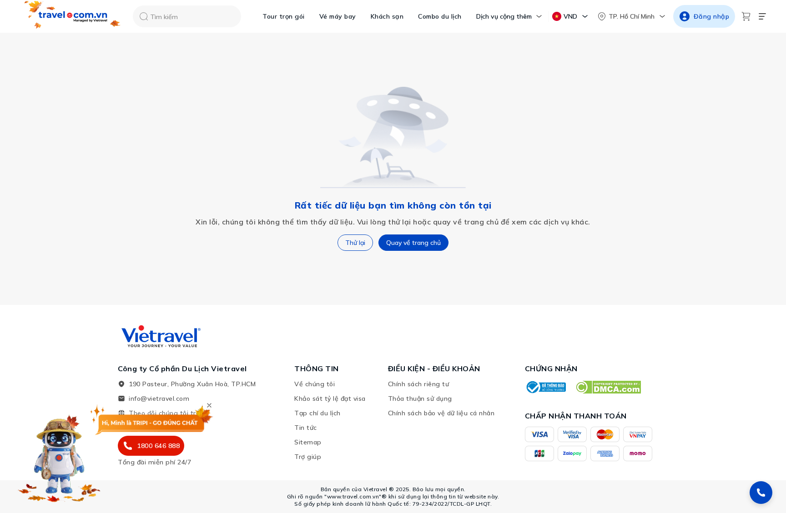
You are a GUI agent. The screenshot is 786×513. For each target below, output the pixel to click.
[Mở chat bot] (59, 455)
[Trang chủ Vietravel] (72, 16)
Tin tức (305, 427)
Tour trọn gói (283, 16)
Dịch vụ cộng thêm (504, 16)
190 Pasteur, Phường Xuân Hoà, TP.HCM (192, 384)
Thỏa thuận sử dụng (420, 398)
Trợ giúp (307, 457)
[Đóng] (209, 405)
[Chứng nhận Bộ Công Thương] (545, 387)
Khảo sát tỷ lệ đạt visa (330, 398)
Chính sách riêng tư (418, 384)
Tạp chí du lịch (317, 413)
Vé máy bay (337, 16)
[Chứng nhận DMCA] (608, 387)
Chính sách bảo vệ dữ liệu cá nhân (441, 413)
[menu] (762, 16)
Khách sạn (387, 16)
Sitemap (308, 442)
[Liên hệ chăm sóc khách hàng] (761, 492)
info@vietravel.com (159, 398)
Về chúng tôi (314, 384)
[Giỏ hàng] (746, 16)
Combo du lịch (440, 16)
